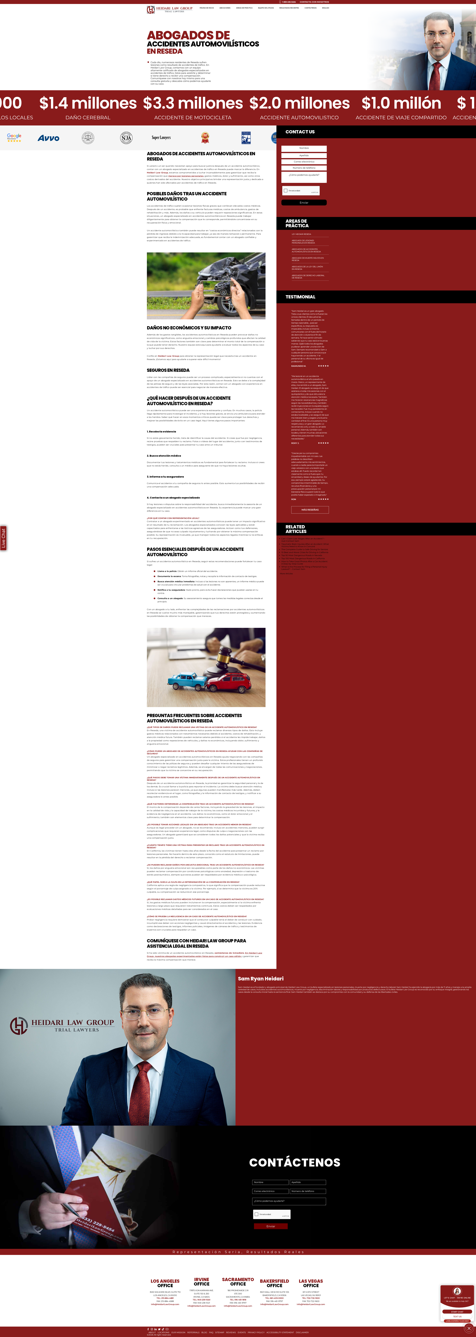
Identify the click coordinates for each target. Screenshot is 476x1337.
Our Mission (178, 1332)
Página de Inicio (207, 8)
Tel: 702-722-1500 (311, 1298)
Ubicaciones (224, 8)
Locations (163, 1332)
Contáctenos (311, 8)
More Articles (286, 573)
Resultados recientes (289, 8)
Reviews (231, 1332)
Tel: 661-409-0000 (274, 1298)
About (152, 1332)
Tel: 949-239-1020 (201, 1300)
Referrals (193, 1332)
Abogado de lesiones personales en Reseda (303, 241)
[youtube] (167, 1330)
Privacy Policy (256, 1332)
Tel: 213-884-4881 (165, 1298)
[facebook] (148, 1330)
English (325, 8)
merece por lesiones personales (186, 176)
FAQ (211, 1332)
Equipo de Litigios (266, 8)
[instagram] (152, 1330)
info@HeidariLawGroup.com (165, 1304)
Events (242, 1332)
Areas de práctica (244, 8)
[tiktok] (163, 1330)
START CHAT (457, 1312)
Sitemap (219, 1332)
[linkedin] (155, 1330)
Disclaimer (302, 1332)
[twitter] (159, 1330)
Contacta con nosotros (314, 2)
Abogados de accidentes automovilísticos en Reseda (306, 250)
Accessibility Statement (280, 1332)
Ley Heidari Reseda (301, 234)
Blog (204, 1332)
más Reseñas (310, 509)
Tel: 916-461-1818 (238, 1300)
